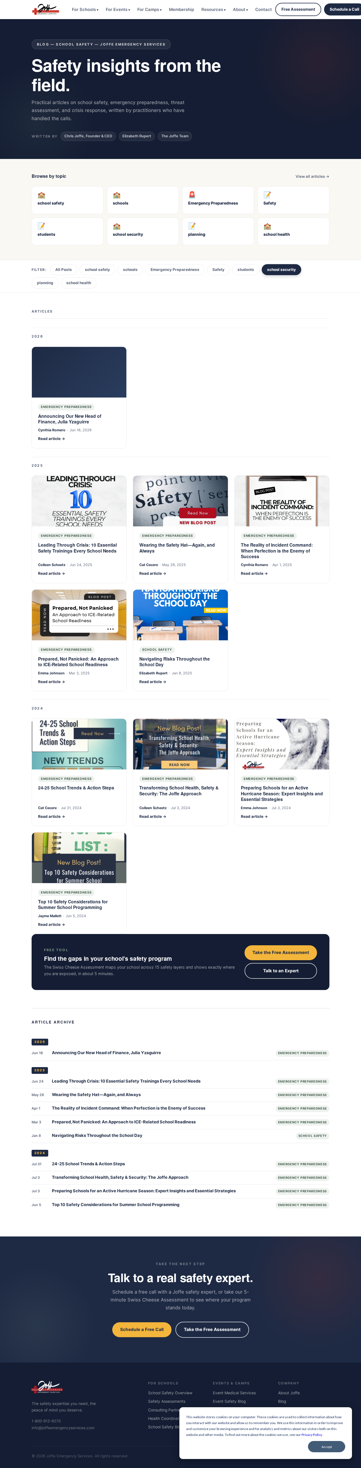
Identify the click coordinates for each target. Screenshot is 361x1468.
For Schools (84, 9)
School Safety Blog (165, 1427)
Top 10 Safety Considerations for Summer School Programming (73, 904)
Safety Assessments (166, 1401)
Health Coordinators (166, 1418)
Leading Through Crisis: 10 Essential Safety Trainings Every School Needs (77, 548)
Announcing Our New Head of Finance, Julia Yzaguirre (69, 419)
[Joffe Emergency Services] (46, 9)
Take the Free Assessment (280, 952)
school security (281, 269)
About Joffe (289, 1393)
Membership (181, 9)
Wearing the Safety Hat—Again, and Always (177, 548)
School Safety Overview (170, 1393)
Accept (327, 1447)
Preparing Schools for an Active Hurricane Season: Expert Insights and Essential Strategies (282, 793)
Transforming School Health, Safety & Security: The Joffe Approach (179, 790)
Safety (218, 269)
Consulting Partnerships (169, 1410)
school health (78, 282)
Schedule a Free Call (142, 1329)
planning (45, 282)
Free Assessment (298, 9)
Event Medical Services (234, 1393)
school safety (97, 269)
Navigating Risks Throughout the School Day (174, 662)
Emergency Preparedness (175, 269)
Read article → (51, 438)
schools (130, 269)
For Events (116, 9)
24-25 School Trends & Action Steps (76, 788)
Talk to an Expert (281, 970)
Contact (263, 9)
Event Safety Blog (229, 1401)
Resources (212, 9)
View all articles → (312, 176)
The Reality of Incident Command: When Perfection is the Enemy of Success (277, 550)
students (245, 269)
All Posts (63, 269)
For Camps (148, 9)
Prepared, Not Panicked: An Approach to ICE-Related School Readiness (78, 662)
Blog (282, 1401)
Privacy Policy (311, 1435)
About (239, 9)
